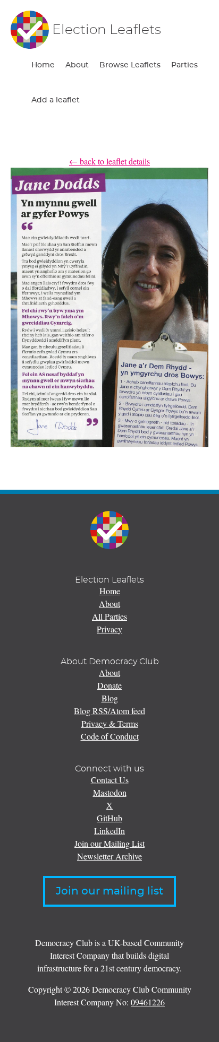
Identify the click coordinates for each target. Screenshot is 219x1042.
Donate (109, 685)
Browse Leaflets (130, 65)
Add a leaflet (55, 100)
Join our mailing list (109, 891)
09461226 (148, 1002)
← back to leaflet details (109, 161)
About (77, 65)
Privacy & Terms (109, 723)
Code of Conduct (110, 736)
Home (43, 65)
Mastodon (110, 792)
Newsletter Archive (109, 856)
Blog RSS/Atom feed (109, 710)
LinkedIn (109, 830)
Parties (184, 65)
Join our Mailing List (109, 843)
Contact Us (110, 779)
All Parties (109, 616)
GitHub (109, 817)
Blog (110, 698)
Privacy (109, 629)
